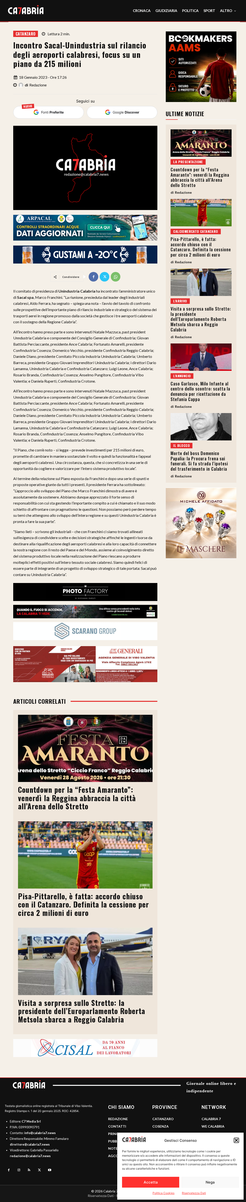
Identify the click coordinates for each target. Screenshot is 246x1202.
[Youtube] (50, 1170)
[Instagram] (19, 1170)
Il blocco (181, 445)
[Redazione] (21, 85)
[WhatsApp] (115, 277)
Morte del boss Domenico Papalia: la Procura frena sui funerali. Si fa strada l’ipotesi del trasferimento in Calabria (199, 461)
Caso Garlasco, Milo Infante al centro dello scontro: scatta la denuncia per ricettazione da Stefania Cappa (200, 391)
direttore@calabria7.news (30, 1144)
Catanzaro (26, 34)
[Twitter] (104, 277)
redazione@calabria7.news (30, 1156)
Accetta (151, 1182)
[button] (236, 1140)
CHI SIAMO (121, 1107)
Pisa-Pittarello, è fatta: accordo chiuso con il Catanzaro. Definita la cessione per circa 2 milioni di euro (83, 904)
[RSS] (29, 1170)
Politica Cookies (163, 1193)
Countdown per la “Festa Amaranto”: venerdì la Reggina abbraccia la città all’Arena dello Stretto (77, 797)
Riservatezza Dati (194, 1193)
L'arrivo (180, 300)
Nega (210, 1182)
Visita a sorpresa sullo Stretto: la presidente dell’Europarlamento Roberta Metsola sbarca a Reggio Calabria (81, 1011)
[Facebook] (93, 277)
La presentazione (188, 161)
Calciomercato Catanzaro (195, 231)
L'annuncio (182, 375)
